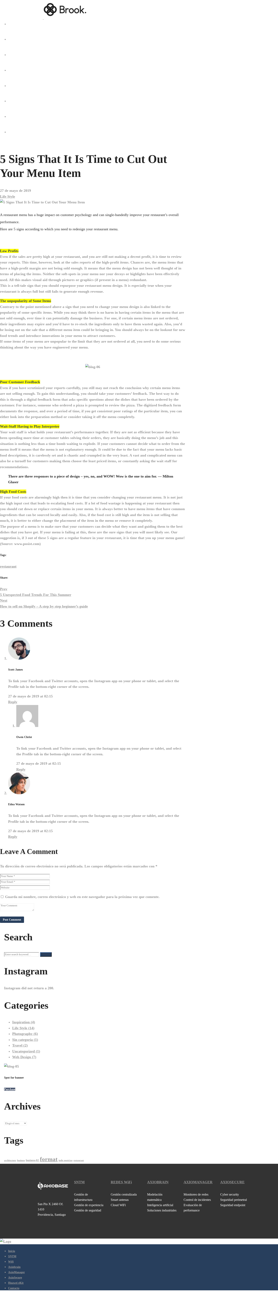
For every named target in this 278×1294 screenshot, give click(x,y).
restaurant (8, 566)
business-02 (32, 1160)
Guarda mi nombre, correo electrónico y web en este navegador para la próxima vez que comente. (82, 897)
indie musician (65, 1160)
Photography (25, 1034)
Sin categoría (25, 1040)
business (21, 1160)
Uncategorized (26, 1051)
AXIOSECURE (232, 1182)
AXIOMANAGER (198, 1182)
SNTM (79, 1182)
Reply (12, 702)
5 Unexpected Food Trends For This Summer (35, 592)
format (49, 1159)
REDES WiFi (121, 1182)
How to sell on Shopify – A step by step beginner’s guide (44, 603)
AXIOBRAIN (158, 1182)
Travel (20, 1045)
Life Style (7, 196)
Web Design (24, 1057)
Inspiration (23, 1022)
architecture (10, 1160)
